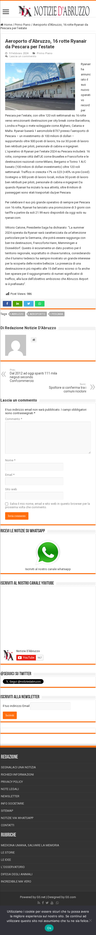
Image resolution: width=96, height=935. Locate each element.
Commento (13, 419)
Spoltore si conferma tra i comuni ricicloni (67, 388)
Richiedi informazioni (17, 774)
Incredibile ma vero (16, 881)
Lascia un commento (23, 56)
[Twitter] (47, 903)
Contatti (7, 825)
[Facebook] (42, 903)
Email (9, 474)
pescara (57, 314)
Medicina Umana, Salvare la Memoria (30, 845)
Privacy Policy (12, 781)
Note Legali (10, 789)
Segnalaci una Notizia (18, 767)
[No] (90, 920)
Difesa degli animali (16, 874)
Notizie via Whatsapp (17, 818)
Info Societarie (12, 803)
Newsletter (10, 796)
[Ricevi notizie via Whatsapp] (57, 903)
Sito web (11, 489)
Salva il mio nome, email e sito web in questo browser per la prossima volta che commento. (47, 505)
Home (7, 24)
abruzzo (18, 314)
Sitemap (7, 810)
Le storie (8, 852)
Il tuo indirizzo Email (16, 706)
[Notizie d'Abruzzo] (48, 11)
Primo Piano (23, 24)
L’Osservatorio (13, 867)
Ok (49, 928)
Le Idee (6, 859)
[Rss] (39, 903)
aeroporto (37, 314)
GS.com (70, 897)
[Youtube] (52, 903)
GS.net (41, 897)
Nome (10, 460)
